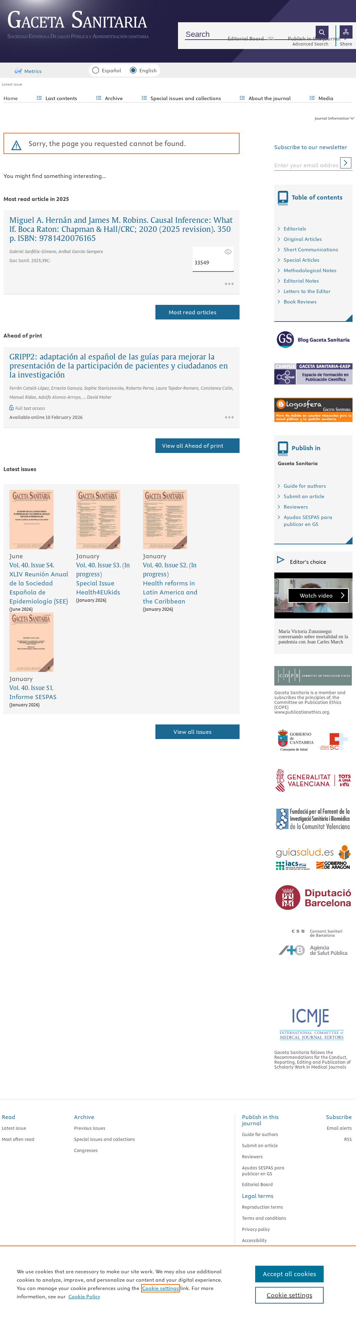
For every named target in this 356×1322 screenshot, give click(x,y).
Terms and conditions (264, 1218)
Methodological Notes (310, 270)
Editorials (295, 229)
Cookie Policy (84, 1296)
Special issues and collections (104, 1139)
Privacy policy (256, 1229)
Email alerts (339, 1128)
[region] (178, 1284)
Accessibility (254, 1240)
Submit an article (304, 496)
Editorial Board (246, 38)
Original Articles (303, 239)
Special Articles (301, 260)
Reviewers (296, 507)
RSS (348, 1139)
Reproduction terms (262, 1207)
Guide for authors (305, 486)
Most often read (18, 1139)
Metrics (33, 71)
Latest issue (12, 84)
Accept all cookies (289, 1274)
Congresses (86, 1150)
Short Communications (311, 249)
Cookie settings (160, 1288)
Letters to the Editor (307, 291)
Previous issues (89, 1128)
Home (10, 98)
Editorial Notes (301, 281)
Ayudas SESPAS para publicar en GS (263, 1170)
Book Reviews (300, 302)
